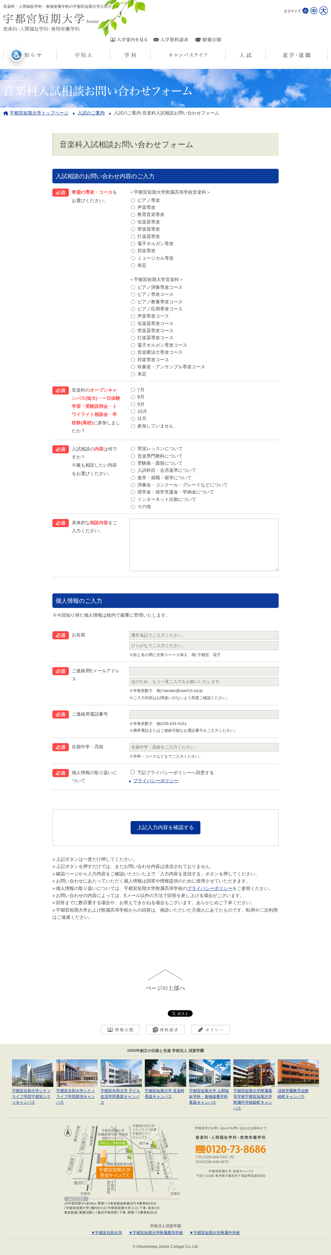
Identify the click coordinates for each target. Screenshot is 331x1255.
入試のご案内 (91, 112)
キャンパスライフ (225, 55)
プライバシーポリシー (155, 780)
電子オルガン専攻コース (162, 345)
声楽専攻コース (153, 316)
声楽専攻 (146, 207)
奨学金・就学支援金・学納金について (175, 491)
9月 (140, 404)
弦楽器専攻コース (155, 323)
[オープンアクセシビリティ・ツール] (16, 55)
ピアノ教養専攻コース (160, 301)
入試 (265, 55)
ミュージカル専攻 (155, 258)
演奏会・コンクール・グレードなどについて (182, 484)
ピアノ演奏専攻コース (160, 287)
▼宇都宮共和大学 (106, 1232)
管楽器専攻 (148, 229)
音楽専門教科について (160, 456)
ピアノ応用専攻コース (160, 308)
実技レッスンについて (160, 448)
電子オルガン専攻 (155, 243)
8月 (140, 396)
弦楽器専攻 (148, 221)
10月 (142, 411)
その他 (144, 506)
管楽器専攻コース (155, 330)
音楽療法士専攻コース (160, 352)
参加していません (155, 425)
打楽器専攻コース (155, 337)
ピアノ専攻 (148, 200)
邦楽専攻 (146, 250)
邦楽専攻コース (153, 359)
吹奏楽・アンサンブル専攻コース (171, 366)
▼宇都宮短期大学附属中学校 (214, 1232)
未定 (141, 265)
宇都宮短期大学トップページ (39, 112)
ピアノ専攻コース (155, 294)
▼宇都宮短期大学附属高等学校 (156, 1232)
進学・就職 (327, 55)
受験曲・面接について (160, 463)
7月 (140, 389)
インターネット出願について (166, 499)
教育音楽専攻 (151, 214)
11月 (141, 418)
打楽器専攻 (148, 236)
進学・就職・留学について (164, 477)
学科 (150, 55)
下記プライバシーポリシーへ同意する (175, 772)
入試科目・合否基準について (166, 470)
